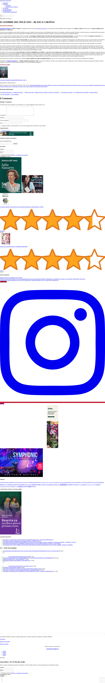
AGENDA (5, 4)
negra (55, 484)
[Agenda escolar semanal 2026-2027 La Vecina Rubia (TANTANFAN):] (5, 244)
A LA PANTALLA (7, 9)
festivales (94, 482)
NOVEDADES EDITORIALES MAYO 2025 (30, 568)
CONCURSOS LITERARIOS (10, 12)
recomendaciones (3, 486)
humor (18, 484)
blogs (40, 482)
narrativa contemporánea (48, 484)
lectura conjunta (28, 484)
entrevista (73, 482)
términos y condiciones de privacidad (19, 155)
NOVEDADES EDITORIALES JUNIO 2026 (19, 556)
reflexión (8, 486)
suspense (25, 486)
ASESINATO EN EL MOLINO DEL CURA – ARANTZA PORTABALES (36, 571)
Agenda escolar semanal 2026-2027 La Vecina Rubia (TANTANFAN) (14, 246)
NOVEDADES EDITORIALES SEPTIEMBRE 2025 (41, 558)
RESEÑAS (5, 3)
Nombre (2, 117)
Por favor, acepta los (14, 155)
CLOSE (2, 676)
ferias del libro (88, 482)
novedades (69, 484)
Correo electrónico (4, 120)
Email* (1, 152)
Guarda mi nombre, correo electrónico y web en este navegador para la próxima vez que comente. (24, 125)
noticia (59, 484)
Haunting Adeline (16, 567)
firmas (6, 484)
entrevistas (78, 482)
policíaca (84, 484)
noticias (63, 484)
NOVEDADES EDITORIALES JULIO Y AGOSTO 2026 (45, 551)
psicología (93, 484)
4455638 (2, 231)
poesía (80, 484)
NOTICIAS (5, 8)
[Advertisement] (43, 583)
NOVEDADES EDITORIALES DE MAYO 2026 (20, 566)
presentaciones (89, 484)
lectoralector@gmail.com (52, 648)
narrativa (38, 484)
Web (1, 123)
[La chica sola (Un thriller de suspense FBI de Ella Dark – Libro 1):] (4, 77)
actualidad (2, 482)
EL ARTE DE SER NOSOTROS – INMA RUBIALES (27, 570)
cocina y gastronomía (49, 482)
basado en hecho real (34, 482)
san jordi (16, 486)
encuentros (68, 482)
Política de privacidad (5, 641)
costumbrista (56, 482)
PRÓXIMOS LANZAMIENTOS (22, 560)
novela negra (76, 484)
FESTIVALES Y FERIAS (12, 7)
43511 (1, 270)
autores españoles (9, 482)
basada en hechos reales (24, 482)
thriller (30, 486)
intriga (22, 484)
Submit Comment (4, 128)
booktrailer (43, 482)
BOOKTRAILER (7, 10)
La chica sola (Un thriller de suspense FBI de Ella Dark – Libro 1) (13, 80)
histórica (15, 484)
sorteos (20, 486)
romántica (13, 486)
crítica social (62, 482)
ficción (98, 482)
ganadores (10, 484)
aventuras (16, 482)
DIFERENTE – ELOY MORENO (16, 559)
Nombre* (2, 149)
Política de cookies (4, 644)
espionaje (82, 482)
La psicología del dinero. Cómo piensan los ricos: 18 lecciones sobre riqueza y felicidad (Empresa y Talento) (21, 206)
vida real (34, 486)
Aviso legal (2, 639)
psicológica (97, 484)
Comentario (3, 115)
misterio (34, 484)
